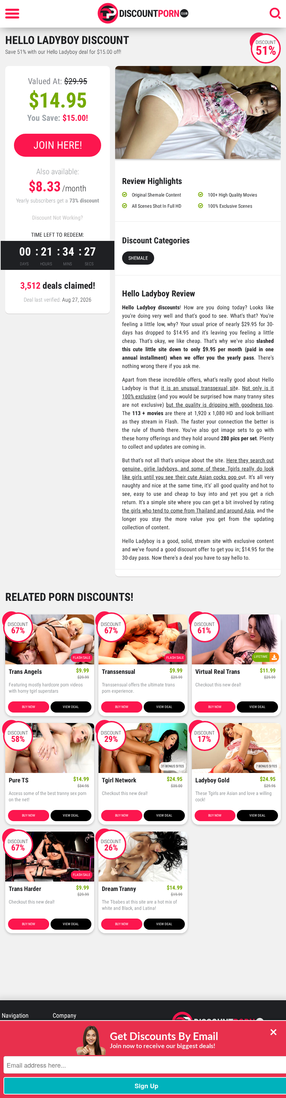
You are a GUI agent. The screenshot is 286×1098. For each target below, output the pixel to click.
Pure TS (19, 780)
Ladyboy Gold (212, 780)
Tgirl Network (119, 780)
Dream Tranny (119, 889)
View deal (71, 707)
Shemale (138, 258)
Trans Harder (25, 889)
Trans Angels (25, 672)
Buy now (28, 707)
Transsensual (118, 672)
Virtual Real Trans (217, 672)
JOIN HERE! (57, 145)
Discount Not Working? (57, 217)
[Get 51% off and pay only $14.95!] (198, 112)
